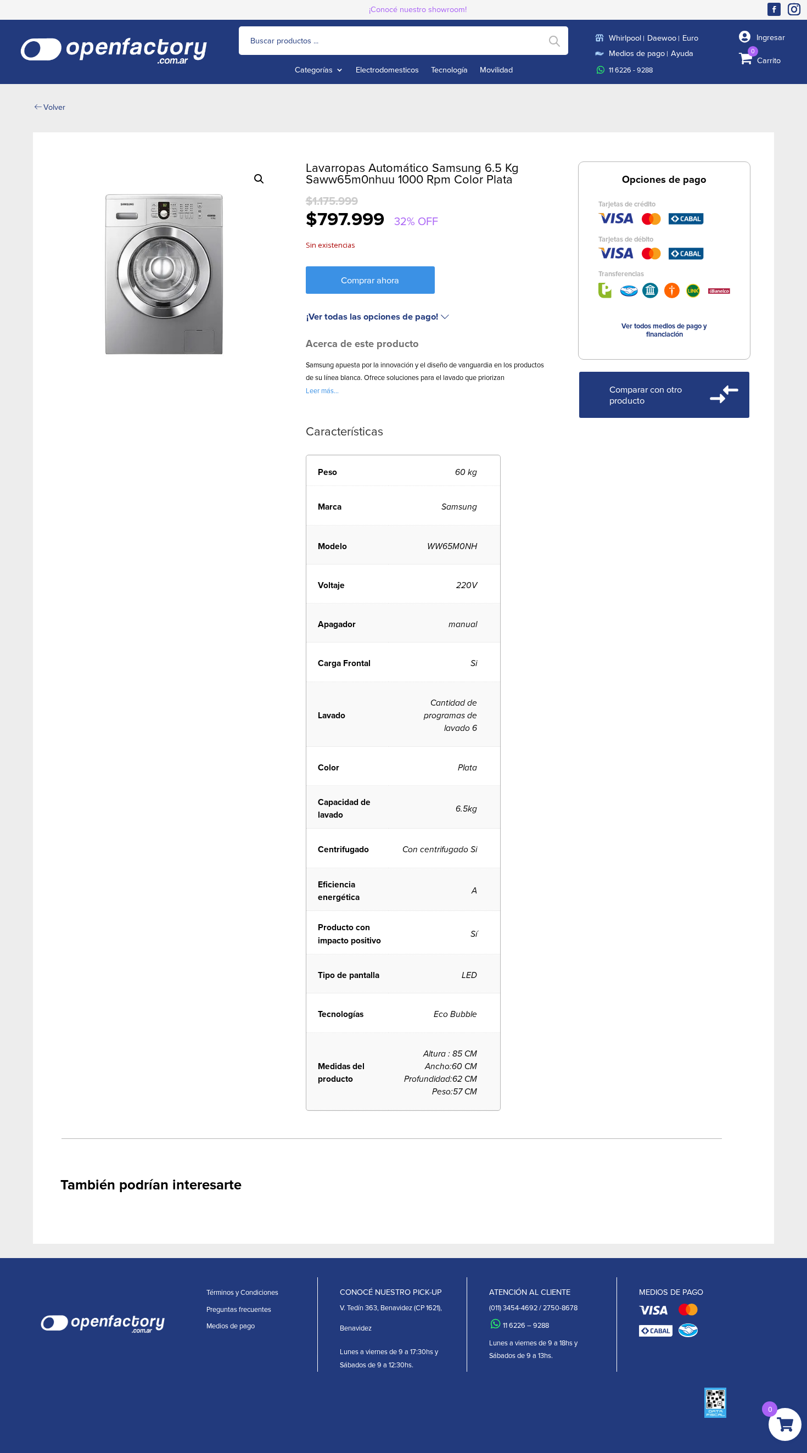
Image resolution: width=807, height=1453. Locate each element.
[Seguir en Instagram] (796, 9)
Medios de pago (637, 53)
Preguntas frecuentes (238, 1309)
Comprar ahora (370, 279)
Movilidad (496, 70)
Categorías (314, 70)
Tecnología (449, 70)
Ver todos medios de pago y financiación (664, 330)
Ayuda (682, 53)
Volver (54, 107)
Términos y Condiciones (242, 1292)
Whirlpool (625, 37)
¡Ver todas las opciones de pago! (372, 316)
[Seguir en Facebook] (774, 9)
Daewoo (661, 37)
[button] (259, 179)
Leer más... (322, 390)
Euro (690, 37)
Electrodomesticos (387, 70)
